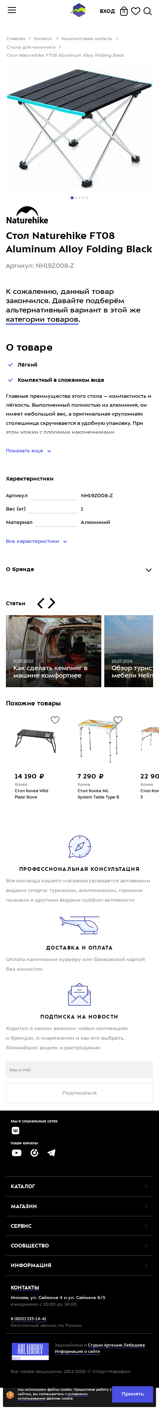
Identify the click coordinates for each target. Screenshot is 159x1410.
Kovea (21, 785)
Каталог (43, 39)
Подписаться (79, 1093)
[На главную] (77, 11)
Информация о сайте (77, 1352)
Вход (107, 11)
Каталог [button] (23, 1186)
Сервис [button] (21, 1226)
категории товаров (42, 320)
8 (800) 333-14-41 (28, 1319)
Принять (133, 1394)
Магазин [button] (24, 1206)
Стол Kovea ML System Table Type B (98, 794)
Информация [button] (31, 1265)
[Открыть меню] (12, 11)
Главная (16, 39)
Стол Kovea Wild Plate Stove (31, 794)
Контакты (25, 1288)
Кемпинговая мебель (86, 39)
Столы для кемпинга (31, 47)
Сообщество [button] (30, 1246)
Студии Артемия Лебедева (116, 1346)
